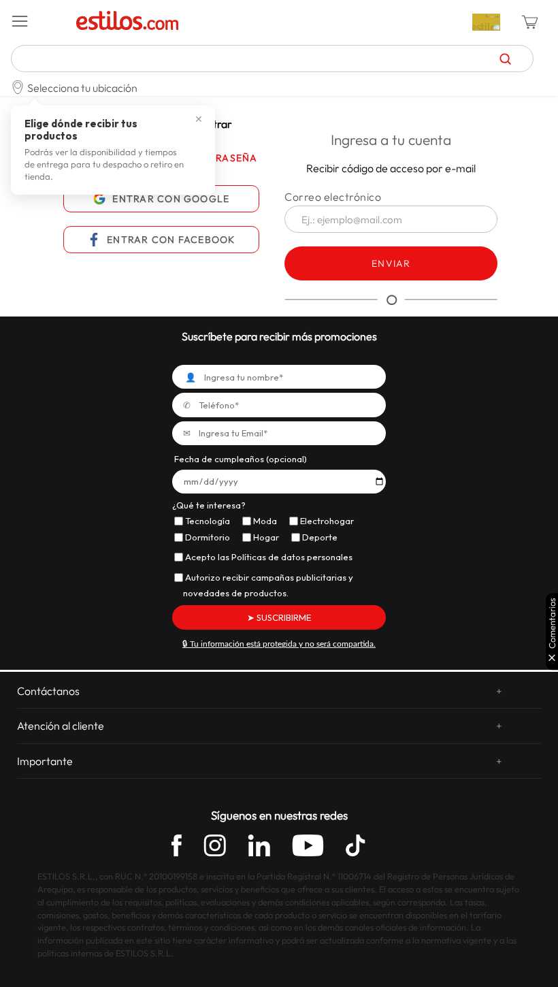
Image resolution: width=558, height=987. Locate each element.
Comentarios (552, 623)
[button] (39, 21)
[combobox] (272, 58)
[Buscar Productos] (505, 58)
